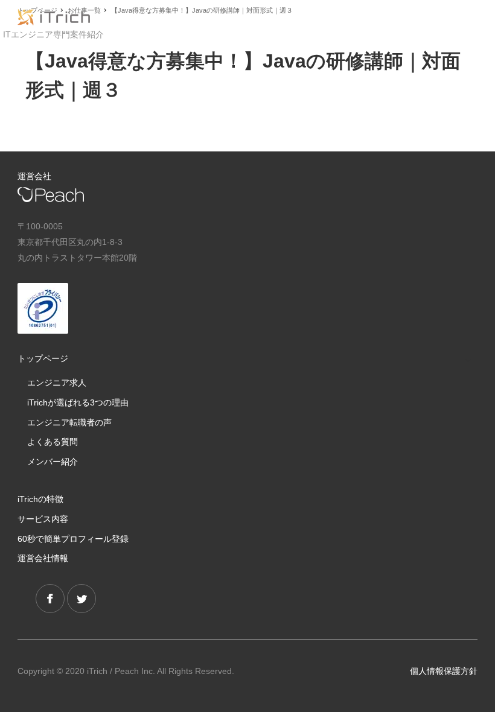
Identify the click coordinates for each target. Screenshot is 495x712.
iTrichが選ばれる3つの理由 (78, 402)
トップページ (43, 358)
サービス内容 (43, 519)
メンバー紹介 (52, 461)
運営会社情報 (43, 558)
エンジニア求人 (56, 382)
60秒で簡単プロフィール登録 (73, 539)
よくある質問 (52, 442)
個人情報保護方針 (443, 671)
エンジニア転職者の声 (69, 422)
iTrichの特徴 (40, 499)
